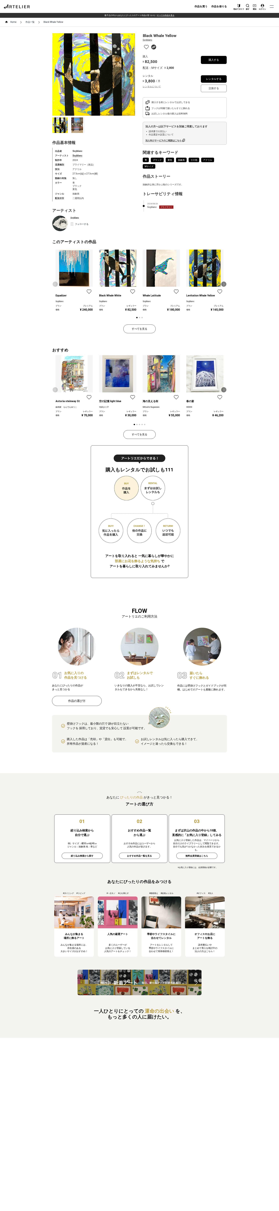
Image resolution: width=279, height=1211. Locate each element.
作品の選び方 (77, 700)
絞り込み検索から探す (82, 856)
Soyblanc (77, 155)
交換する (214, 88)
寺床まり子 (104, 407)
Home (13, 22)
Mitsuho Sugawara (151, 407)
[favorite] (146, 47)
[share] (153, 47)
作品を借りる (219, 6)
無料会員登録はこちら (197, 856)
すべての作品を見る (165, 15)
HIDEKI (189, 407)
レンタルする (214, 78)
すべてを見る (139, 328)
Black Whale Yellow (53, 22)
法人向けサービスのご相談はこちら (163, 140)
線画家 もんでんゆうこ (66, 407)
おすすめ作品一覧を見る (139, 856)
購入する (214, 59)
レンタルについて (152, 86)
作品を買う (201, 6)
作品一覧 (30, 22)
